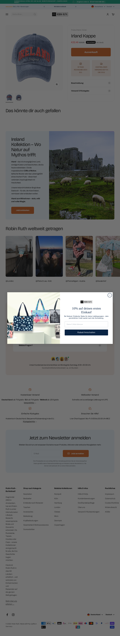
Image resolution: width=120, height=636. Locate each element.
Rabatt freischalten (86, 332)
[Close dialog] (110, 295)
